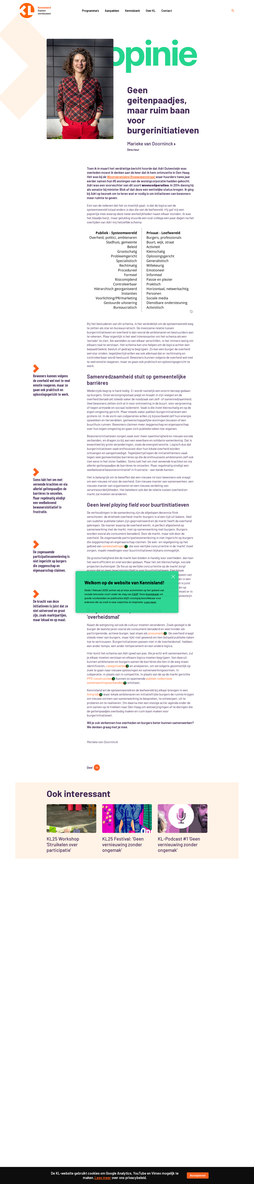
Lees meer (150, 602)
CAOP (135, 594)
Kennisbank (152, 594)
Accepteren (198, 1175)
